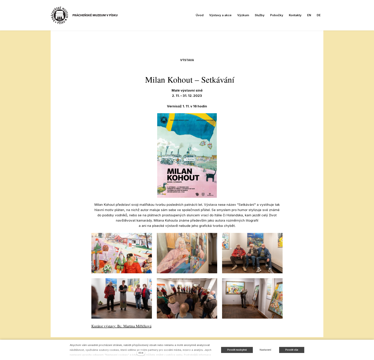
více (140, 352)
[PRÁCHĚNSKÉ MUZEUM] (84, 15)
